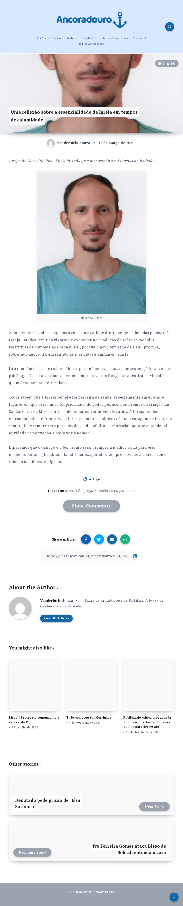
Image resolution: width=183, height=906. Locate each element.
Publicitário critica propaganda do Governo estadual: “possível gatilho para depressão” (147, 722)
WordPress (105, 892)
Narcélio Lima (105, 490)
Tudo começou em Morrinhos (88, 717)
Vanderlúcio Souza (56, 600)
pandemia (127, 490)
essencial (73, 490)
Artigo (94, 479)
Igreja (87, 490)
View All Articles (56, 618)
